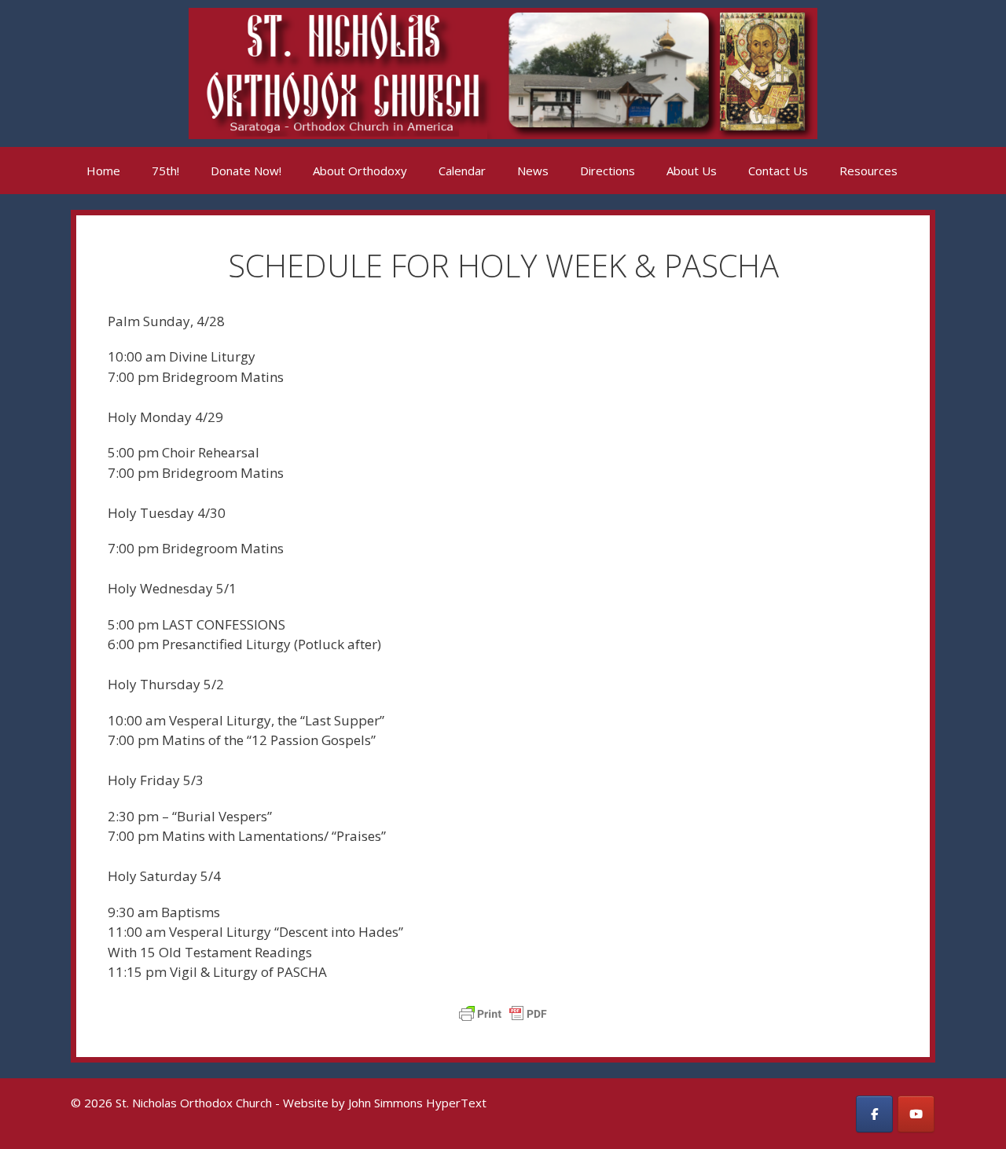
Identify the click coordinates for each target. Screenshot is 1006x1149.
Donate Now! (246, 170)
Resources (868, 170)
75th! (165, 170)
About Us (691, 170)
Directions (607, 170)
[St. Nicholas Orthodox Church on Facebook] (874, 1114)
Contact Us (778, 170)
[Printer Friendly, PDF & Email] (503, 1014)
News (533, 170)
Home (103, 170)
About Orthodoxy (360, 170)
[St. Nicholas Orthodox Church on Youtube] (916, 1114)
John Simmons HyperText (417, 1102)
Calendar (462, 170)
